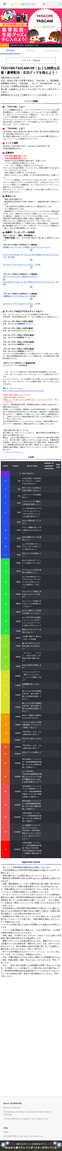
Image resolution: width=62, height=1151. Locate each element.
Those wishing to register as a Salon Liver (25, 1118)
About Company (11, 1107)
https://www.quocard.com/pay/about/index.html (23, 391)
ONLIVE (31, 50)
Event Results (52, 50)
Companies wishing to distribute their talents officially (27, 1113)
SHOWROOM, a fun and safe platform (23, 1136)
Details (10, 50)
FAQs (6, 1132)
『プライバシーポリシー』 (13, 452)
